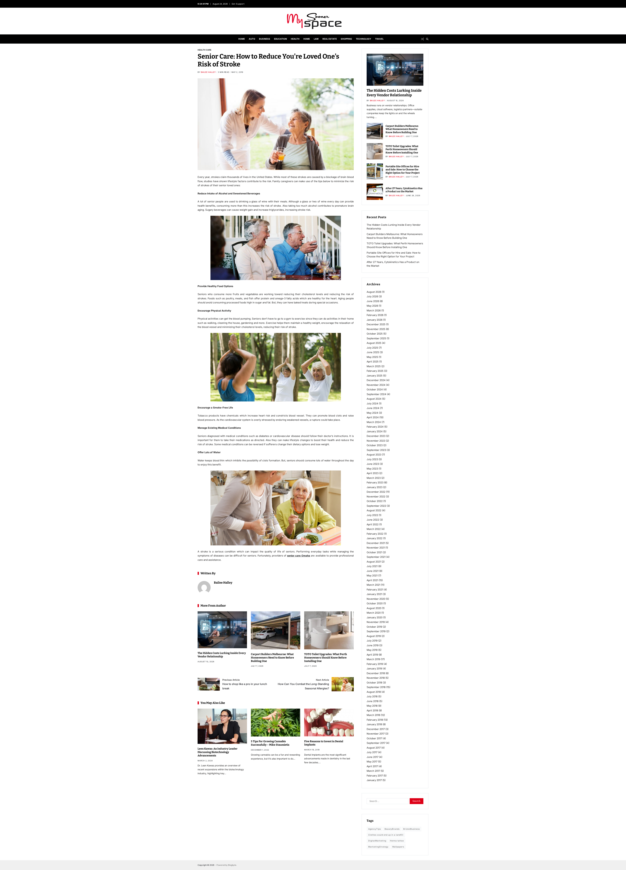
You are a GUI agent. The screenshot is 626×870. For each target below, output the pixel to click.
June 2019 (373, 645)
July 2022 (372, 515)
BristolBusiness (411, 829)
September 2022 (376, 505)
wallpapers (398, 847)
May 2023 (372, 468)
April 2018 (372, 710)
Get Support (238, 4)
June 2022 (373, 519)
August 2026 (374, 291)
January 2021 (374, 594)
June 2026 (373, 301)
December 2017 (376, 729)
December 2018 (376, 673)
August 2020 (374, 608)
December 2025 (376, 324)
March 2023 (374, 477)
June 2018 (373, 701)
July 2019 (372, 640)
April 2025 (373, 361)
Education (280, 39)
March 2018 (373, 715)
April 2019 (372, 654)
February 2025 (375, 370)
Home (241, 39)
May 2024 (372, 412)
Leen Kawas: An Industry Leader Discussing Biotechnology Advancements (218, 752)
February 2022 (375, 533)
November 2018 (376, 677)
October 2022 (375, 501)
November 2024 (376, 384)
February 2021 (375, 589)
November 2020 (376, 598)
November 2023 (376, 440)
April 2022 (373, 524)
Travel (379, 39)
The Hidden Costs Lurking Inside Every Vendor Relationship (222, 654)
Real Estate (329, 39)
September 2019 (376, 631)
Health (295, 39)
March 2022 (374, 529)
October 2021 (374, 552)
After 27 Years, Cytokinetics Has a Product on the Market (404, 190)
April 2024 (373, 417)
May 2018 (372, 705)
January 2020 (374, 617)
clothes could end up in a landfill (385, 835)
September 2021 (376, 556)
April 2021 (372, 580)
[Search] (427, 39)
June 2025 (373, 352)
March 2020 (374, 612)
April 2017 (372, 766)
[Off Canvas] (199, 39)
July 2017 (372, 752)
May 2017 (372, 761)
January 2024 (375, 431)
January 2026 (374, 319)
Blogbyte (232, 865)
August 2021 (374, 561)
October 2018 (374, 682)
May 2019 (372, 649)
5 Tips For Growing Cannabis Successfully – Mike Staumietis (270, 743)
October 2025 (375, 333)
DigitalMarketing (377, 840)
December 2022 (376, 491)
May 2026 (372, 305)
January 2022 (374, 538)
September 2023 (376, 450)
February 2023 (375, 482)
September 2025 (376, 338)
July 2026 (372, 296)
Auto (252, 39)
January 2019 (374, 668)
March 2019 (373, 659)
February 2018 (375, 719)
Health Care (204, 50)
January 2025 (374, 375)
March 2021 (373, 584)
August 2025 (374, 343)
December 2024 (376, 380)
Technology (363, 39)
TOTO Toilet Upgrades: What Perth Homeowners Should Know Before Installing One (325, 658)
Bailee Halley (208, 72)
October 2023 (375, 445)
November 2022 (376, 496)
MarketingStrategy (378, 847)
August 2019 (374, 636)
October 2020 (375, 603)
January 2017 (374, 780)
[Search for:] (386, 801)
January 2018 (374, 724)
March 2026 (374, 310)
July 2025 (372, 347)
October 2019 (374, 626)
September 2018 (376, 687)
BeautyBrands (392, 829)
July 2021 (372, 566)
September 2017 (376, 743)
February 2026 (375, 315)
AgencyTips (374, 829)
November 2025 (376, 329)
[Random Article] (422, 39)
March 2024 (374, 422)
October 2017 (374, 738)
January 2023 (374, 487)
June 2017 (372, 757)
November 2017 (376, 733)
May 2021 (372, 575)
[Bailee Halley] (204, 587)
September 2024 (376, 394)
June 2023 (373, 463)
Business (264, 39)
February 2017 (375, 775)
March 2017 (373, 770)
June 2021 (373, 570)
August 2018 (374, 691)
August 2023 (374, 454)
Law (316, 39)
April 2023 (373, 473)
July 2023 (372, 459)
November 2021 (376, 547)
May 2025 (372, 357)
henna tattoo (397, 840)
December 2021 (376, 543)
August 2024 (374, 398)
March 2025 (374, 366)
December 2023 (376, 436)
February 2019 (375, 664)
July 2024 (372, 403)
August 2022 (374, 510)
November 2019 (376, 622)
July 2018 (372, 696)
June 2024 (373, 408)
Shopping (346, 39)
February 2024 (375, 426)
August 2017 (374, 747)
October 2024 (375, 389)
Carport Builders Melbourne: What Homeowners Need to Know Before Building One (272, 658)
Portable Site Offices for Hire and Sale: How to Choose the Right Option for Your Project (403, 169)
